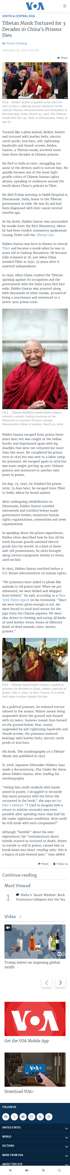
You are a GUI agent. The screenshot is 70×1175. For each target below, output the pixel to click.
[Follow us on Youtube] (23, 1116)
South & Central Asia (18, 16)
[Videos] (26, 1170)
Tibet (6, 248)
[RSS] (40, 1116)
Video (10, 916)
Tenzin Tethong (16, 43)
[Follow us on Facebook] (5, 1116)
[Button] (62, 58)
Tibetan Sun (45, 235)
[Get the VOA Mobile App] (35, 1019)
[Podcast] (48, 1116)
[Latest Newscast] (10, 1170)
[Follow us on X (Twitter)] (14, 1116)
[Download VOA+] (35, 1069)
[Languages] (43, 1170)
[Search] (59, 1170)
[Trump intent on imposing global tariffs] (35, 942)
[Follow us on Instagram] (31, 1116)
